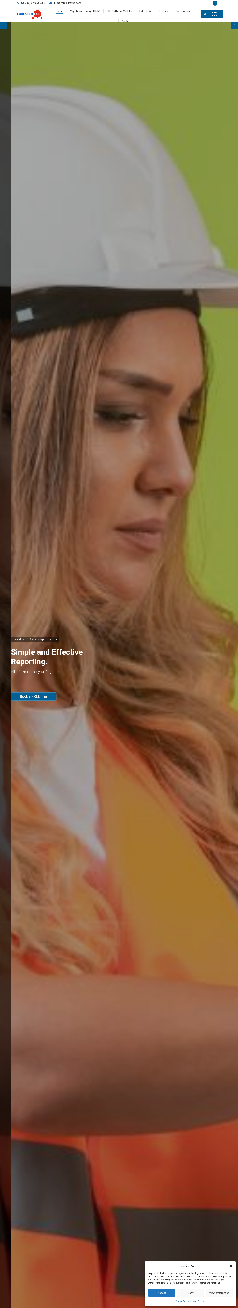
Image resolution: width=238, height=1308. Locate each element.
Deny (190, 1292)
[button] (231, 1266)
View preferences (219, 1292)
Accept (162, 1292)
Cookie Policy (182, 1301)
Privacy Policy (197, 1301)
